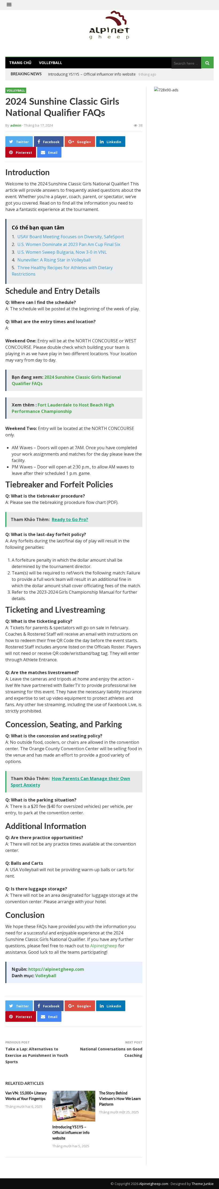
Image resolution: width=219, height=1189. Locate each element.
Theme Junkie (203, 1183)
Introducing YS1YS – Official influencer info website (70, 1132)
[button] (9, 4)
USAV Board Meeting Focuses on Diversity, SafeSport (70, 237)
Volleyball (50, 62)
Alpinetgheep (103, 946)
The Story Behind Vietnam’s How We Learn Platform (93, 74)
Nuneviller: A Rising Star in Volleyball (54, 260)
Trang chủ (20, 62)
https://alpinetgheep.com (56, 969)
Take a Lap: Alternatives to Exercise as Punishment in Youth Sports (36, 1055)
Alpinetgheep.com (153, 1183)
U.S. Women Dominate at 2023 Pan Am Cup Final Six (68, 244)
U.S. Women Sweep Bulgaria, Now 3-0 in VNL (62, 252)
